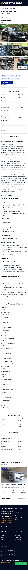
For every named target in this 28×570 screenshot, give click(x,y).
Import (4, 468)
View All (3, 464)
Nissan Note (18, 539)
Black (18, 78)
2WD (4, 78)
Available (4, 25)
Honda (2, 541)
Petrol (11, 78)
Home (2, 8)
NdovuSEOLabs (6, 562)
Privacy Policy (19, 566)
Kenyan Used (21, 114)
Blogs (16, 519)
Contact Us (18, 514)
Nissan (2, 537)
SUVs (23, 94)
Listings (6, 8)
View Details (21, 498)
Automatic (20, 107)
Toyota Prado (18, 537)
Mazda (2, 539)
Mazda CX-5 (18, 535)
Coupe (19, 94)
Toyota (11, 75)
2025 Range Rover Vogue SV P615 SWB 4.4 (13, 485)
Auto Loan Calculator (20, 517)
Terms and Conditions (10, 566)
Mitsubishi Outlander (20, 541)
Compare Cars (18, 516)
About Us (17, 512)
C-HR (18, 75)
